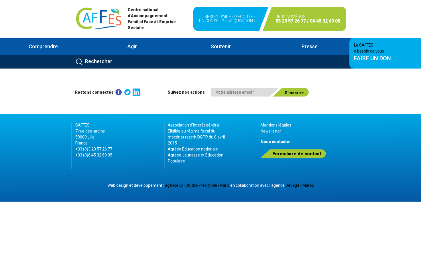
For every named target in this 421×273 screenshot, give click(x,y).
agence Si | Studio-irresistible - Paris (197, 185)
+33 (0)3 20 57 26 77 (93, 149)
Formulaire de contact (296, 153)
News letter (271, 131)
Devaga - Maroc (300, 185)
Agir (132, 46)
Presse (310, 46)
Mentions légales (276, 125)
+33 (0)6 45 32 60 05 (93, 155)
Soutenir (221, 46)
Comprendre (43, 46)
